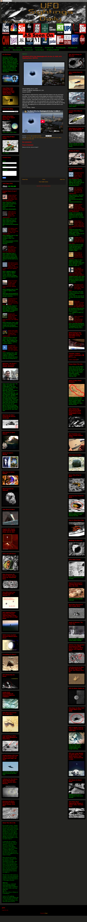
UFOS (33, 138)
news (47, 137)
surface (27, 138)
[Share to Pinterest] (51, 136)
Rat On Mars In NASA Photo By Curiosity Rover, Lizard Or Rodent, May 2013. (76, 255)
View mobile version (43, 181)
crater (33, 137)
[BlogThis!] (47, 136)
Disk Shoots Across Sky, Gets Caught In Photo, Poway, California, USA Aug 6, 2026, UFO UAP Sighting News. (10, 266)
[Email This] (46, 136)
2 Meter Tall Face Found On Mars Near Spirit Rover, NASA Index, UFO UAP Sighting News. (10, 198)
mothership (41, 137)
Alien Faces (11, 47)
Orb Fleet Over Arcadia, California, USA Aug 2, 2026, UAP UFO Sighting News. (10, 348)
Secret (56, 137)
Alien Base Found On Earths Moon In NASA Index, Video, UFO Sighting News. (76, 287)
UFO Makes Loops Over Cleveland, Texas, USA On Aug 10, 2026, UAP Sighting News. (10, 231)
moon (38, 137)
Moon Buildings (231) (60, 47)
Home (4, 47)
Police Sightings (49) (72, 47)
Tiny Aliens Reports (39, 49)
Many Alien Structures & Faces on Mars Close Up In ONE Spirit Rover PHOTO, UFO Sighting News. (76, 304)
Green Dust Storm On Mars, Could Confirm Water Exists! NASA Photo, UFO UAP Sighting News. (10, 284)
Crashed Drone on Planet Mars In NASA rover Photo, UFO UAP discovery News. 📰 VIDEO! (10, 301)
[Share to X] (48, 136)
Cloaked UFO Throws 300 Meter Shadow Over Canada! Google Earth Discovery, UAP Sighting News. (10, 317)
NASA (45, 137)
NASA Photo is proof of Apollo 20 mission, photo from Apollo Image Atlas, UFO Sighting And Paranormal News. (76, 224)
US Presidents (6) (38, 47)
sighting (59, 137)
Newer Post (25, 179)
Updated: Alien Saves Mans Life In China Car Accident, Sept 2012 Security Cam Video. (76, 240)
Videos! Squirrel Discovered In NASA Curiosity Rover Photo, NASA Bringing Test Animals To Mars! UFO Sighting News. (76, 208)
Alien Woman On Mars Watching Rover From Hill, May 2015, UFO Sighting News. (76, 190)
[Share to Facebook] (49, 136)
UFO (30, 138)
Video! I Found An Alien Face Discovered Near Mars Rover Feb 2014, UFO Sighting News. (76, 319)
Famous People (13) (27, 47)
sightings (24, 138)
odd (49, 137)
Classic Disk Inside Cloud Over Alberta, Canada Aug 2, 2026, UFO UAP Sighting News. (10, 333)
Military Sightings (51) (17, 49)
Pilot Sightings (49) (49, 47)
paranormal (53, 137)
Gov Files (18, 47)
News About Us (6, 49)
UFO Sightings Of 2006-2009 (53, 49)
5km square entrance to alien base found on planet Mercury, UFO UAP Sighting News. (9, 249)
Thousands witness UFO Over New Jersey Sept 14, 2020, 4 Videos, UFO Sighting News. (76, 175)
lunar (35, 137)
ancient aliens (28, 137)
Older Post (62, 179)
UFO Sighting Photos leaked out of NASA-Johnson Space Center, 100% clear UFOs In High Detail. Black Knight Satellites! (76, 272)
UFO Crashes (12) (29, 49)
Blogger (46, 913)
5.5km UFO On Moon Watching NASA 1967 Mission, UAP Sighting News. (9, 214)
